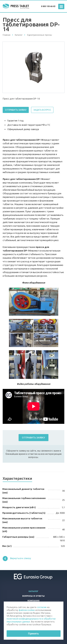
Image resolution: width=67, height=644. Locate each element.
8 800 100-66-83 (48, 6)
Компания (33, 601)
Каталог (33, 591)
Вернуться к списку (20, 558)
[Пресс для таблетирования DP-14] (33, 67)
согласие (41, 607)
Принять (33, 633)
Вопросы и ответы (33, 596)
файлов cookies (27, 610)
